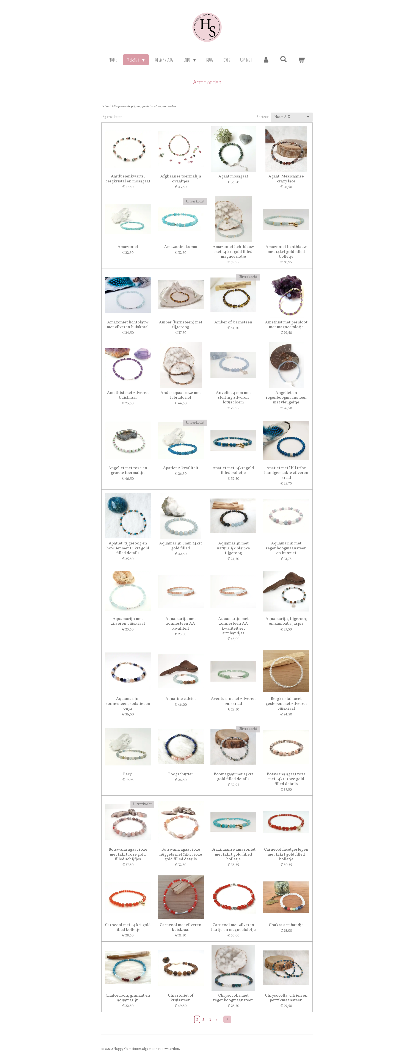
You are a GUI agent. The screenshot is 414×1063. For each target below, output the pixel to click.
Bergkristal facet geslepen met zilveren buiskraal (286, 703)
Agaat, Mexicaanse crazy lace (286, 179)
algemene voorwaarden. (161, 1049)
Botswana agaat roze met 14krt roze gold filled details (286, 779)
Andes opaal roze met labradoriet (180, 395)
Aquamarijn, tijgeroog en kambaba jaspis (286, 621)
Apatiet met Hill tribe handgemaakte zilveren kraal (286, 473)
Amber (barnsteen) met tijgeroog (180, 325)
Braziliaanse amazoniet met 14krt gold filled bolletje (233, 854)
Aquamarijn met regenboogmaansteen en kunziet (286, 548)
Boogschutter (180, 774)
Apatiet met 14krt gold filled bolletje (233, 470)
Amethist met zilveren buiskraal (128, 395)
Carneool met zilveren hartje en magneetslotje (233, 927)
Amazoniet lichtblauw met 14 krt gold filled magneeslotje (233, 252)
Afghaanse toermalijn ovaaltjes (180, 179)
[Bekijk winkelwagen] (301, 59)
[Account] (266, 59)
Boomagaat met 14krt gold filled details (233, 777)
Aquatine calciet (180, 698)
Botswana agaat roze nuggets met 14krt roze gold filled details (180, 854)
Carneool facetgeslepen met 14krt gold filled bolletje (286, 854)
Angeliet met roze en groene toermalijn (127, 470)
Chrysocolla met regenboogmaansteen (233, 998)
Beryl (128, 774)
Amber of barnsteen (233, 322)
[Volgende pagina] (227, 1019)
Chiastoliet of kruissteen (180, 998)
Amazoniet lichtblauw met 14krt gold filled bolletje (286, 252)
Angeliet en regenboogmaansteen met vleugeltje (286, 397)
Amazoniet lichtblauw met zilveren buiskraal (128, 325)
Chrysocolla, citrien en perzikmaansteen (286, 998)
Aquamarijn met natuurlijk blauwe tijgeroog (233, 548)
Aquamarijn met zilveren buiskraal (128, 621)
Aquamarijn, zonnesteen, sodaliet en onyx (127, 703)
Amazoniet (128, 247)
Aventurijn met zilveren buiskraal (233, 701)
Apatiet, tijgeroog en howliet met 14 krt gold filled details (127, 548)
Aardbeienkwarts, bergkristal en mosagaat (127, 179)
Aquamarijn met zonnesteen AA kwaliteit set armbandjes (233, 626)
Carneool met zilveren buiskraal (180, 927)
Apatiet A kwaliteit (180, 468)
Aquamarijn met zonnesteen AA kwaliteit (180, 623)
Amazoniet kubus (180, 247)
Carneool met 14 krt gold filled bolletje (128, 927)
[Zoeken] (283, 59)
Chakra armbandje (286, 925)
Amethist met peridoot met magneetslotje (286, 325)
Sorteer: (263, 117)
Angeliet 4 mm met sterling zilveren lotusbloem (233, 397)
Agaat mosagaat (233, 176)
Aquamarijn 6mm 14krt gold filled (180, 546)
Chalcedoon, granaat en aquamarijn (128, 998)
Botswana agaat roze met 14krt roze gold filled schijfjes (127, 854)
